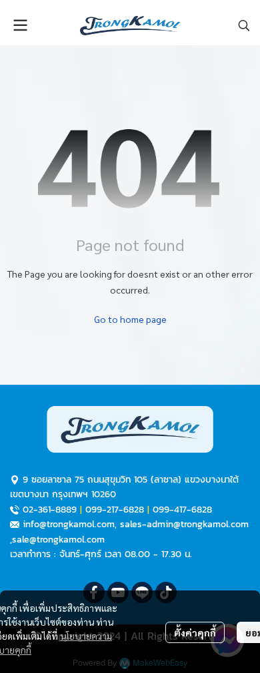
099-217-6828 (114, 510)
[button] (244, 25)
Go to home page (130, 319)
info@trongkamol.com (69, 524)
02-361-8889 (50, 510)
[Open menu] (20, 25)
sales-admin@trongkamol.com (184, 524)
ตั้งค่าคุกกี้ (195, 632)
